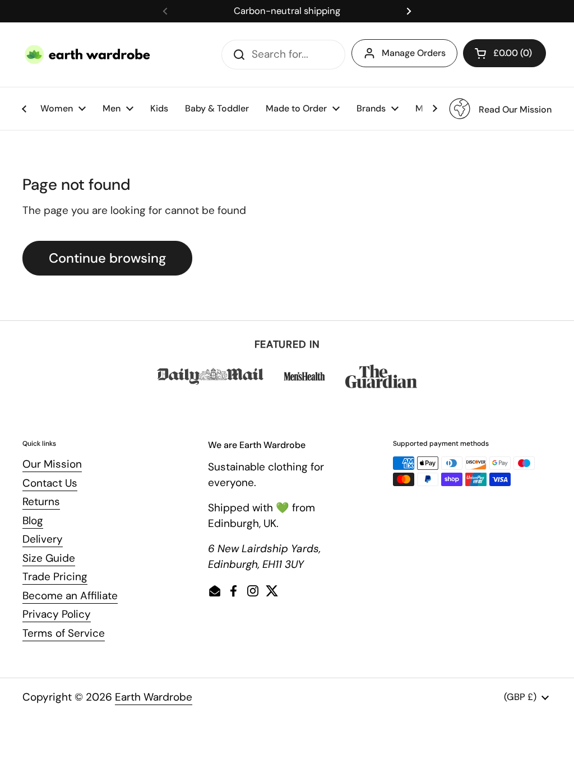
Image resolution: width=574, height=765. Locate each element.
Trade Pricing (54, 577)
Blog (32, 521)
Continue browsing (107, 258)
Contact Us (49, 483)
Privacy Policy (56, 614)
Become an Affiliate (70, 596)
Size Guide (48, 558)
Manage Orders (414, 53)
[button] (504, 53)
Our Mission (52, 464)
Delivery (42, 539)
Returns (41, 502)
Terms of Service (63, 633)
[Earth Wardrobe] (88, 55)
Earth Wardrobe (153, 697)
